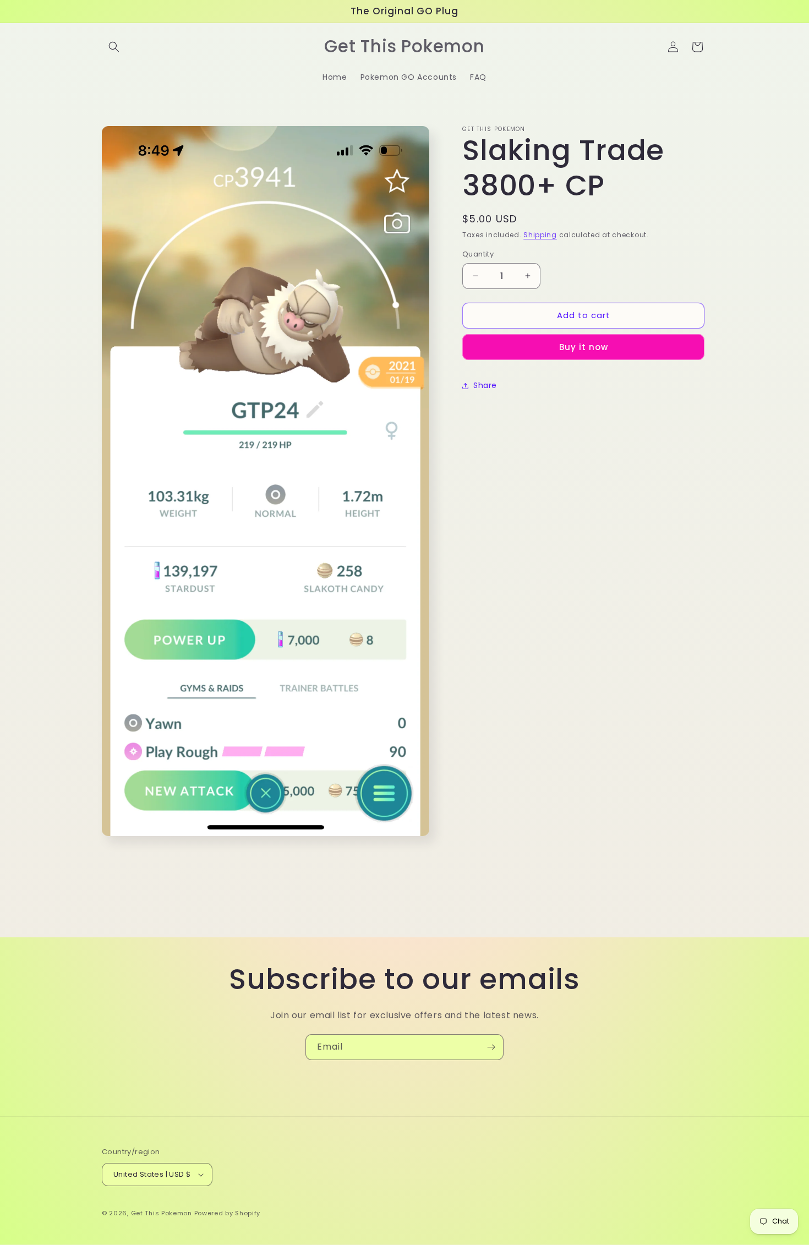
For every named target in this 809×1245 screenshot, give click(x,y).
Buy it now (583, 347)
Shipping (540, 234)
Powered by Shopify (227, 1213)
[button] (114, 47)
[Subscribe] (491, 1047)
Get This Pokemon (161, 1213)
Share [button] (485, 385)
